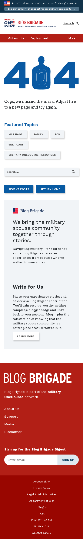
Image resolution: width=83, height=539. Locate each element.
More (72, 38)
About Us (12, 409)
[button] (41, 9)
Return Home (50, 189)
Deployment (39, 38)
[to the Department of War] (7, 3)
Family (38, 134)
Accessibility (41, 481)
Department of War (41, 500)
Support (11, 416)
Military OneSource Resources (32, 154)
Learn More (26, 336)
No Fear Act (41, 526)
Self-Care (16, 144)
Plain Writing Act (41, 520)
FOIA (41, 513)
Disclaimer (13, 432)
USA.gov (42, 507)
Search (68, 23)
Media (9, 424)
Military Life (15, 38)
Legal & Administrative (41, 494)
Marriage (16, 134)
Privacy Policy (41, 488)
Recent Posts (19, 189)
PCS (57, 134)
